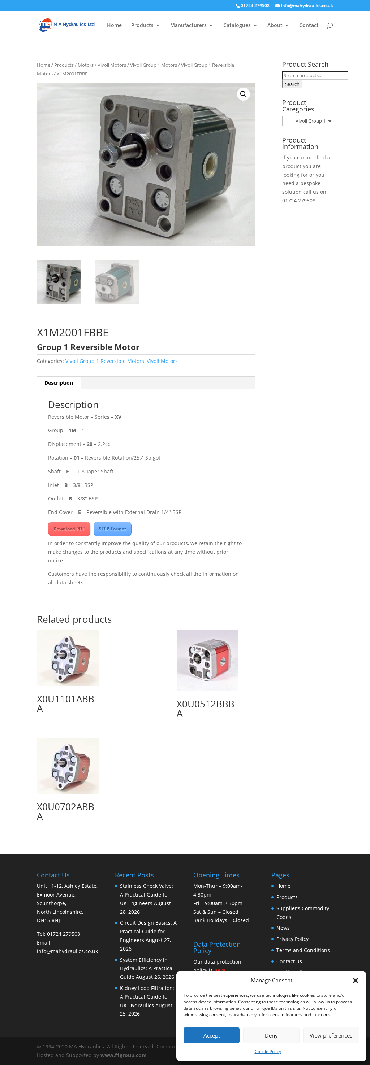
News (283, 928)
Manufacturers (188, 26)
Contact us (289, 961)
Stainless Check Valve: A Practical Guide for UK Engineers (146, 895)
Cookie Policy (268, 1051)
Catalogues (237, 26)
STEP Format (112, 529)
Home (114, 26)
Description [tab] (58, 382)
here (219, 970)
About (275, 26)
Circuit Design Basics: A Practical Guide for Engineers (148, 932)
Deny (271, 1035)
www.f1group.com (123, 1055)
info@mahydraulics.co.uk (67, 951)
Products (142, 26)
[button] (355, 980)
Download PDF (69, 529)
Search (292, 84)
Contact (309, 26)
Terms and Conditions (303, 950)
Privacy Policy (292, 938)
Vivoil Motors (112, 65)
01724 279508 (298, 200)
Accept (211, 1035)
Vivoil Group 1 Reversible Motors (104, 361)
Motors (86, 65)
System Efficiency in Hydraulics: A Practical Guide (147, 968)
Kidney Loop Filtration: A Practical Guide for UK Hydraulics (147, 997)
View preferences (331, 1035)
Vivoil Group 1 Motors (153, 65)
